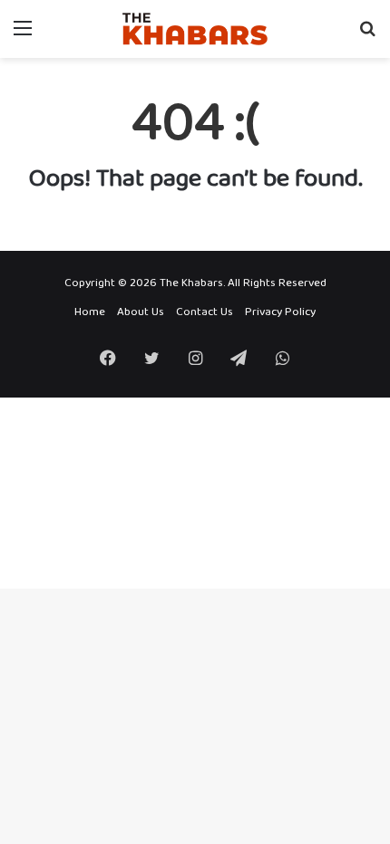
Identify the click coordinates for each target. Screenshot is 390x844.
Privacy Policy (280, 311)
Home (89, 311)
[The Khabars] (195, 29)
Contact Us (204, 311)
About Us (140, 311)
